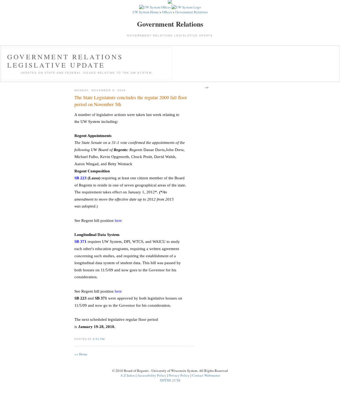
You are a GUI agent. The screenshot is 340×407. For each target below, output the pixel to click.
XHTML (166, 380)
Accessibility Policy (151, 375)
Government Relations (191, 12)
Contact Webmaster (206, 375)
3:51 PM (99, 339)
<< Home (80, 354)
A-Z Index (127, 375)
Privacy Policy (179, 375)
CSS (177, 380)
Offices (167, 12)
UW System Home (146, 12)
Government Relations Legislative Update (65, 60)
